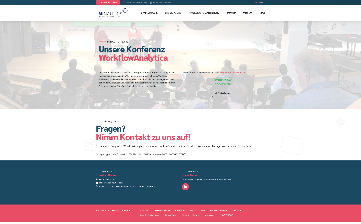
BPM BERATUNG (173, 12)
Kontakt (196, 215)
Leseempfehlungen (162, 210)
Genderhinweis (171, 215)
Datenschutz (237, 210)
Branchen (231, 12)
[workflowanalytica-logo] (223, 82)
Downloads (144, 210)
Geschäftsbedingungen (150, 215)
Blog (203, 210)
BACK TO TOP (227, 215)
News (262, 12)
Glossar (193, 210)
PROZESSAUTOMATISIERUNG (204, 12)
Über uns (247, 12)
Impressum (209, 215)
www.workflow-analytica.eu (233, 72)
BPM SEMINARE (149, 12)
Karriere (185, 215)
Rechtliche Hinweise (218, 210)
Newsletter (180, 210)
